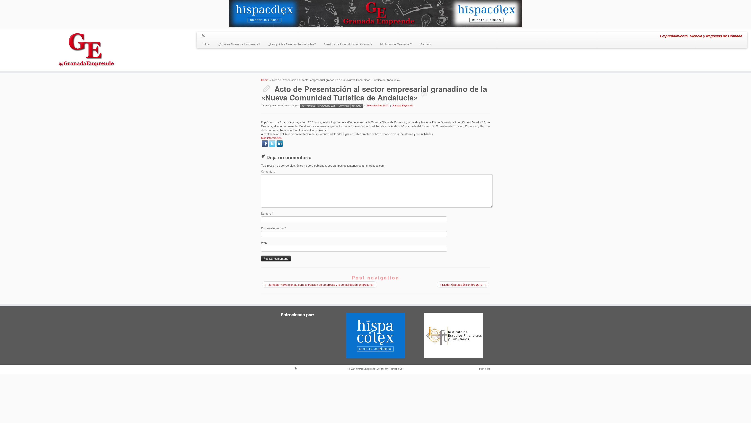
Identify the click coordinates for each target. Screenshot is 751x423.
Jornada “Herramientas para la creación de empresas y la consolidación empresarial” (319, 285)
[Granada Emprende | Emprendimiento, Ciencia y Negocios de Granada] (86, 49)
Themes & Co (395, 368)
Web (264, 243)
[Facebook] (265, 143)
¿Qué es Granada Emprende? (239, 44)
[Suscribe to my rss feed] (204, 36)
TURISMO (356, 105)
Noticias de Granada (395, 44)
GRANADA (344, 105)
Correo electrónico (273, 228)
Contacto (426, 44)
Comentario (268, 171)
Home (265, 80)
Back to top (484, 368)
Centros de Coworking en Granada (348, 44)
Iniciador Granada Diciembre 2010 (463, 285)
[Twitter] (272, 143)
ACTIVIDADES (308, 105)
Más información (271, 138)
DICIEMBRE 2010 (326, 105)
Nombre (267, 213)
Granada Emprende (402, 105)
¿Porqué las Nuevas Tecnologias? (292, 44)
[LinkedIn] (280, 143)
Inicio (206, 44)
